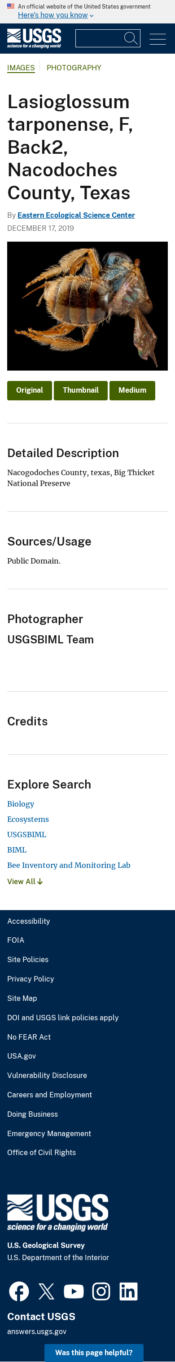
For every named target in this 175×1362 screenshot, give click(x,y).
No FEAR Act (29, 1037)
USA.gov (21, 1056)
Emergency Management (49, 1134)
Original (29, 390)
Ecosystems (28, 819)
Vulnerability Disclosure (47, 1076)
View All (22, 881)
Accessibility (28, 921)
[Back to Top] (142, 1329)
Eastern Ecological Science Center (76, 215)
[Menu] (158, 39)
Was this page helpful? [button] (94, 1352)
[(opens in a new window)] (19, 1290)
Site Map (22, 999)
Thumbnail (81, 390)
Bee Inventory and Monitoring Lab (69, 865)
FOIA (15, 940)
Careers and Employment (49, 1095)
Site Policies (27, 960)
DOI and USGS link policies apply (63, 1018)
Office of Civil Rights (41, 1153)
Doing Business (32, 1114)
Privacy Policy (30, 979)
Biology (20, 803)
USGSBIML (26, 834)
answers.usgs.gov (36, 1331)
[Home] (34, 46)
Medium (132, 390)
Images (21, 68)
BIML (16, 849)
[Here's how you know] (87, 11)
